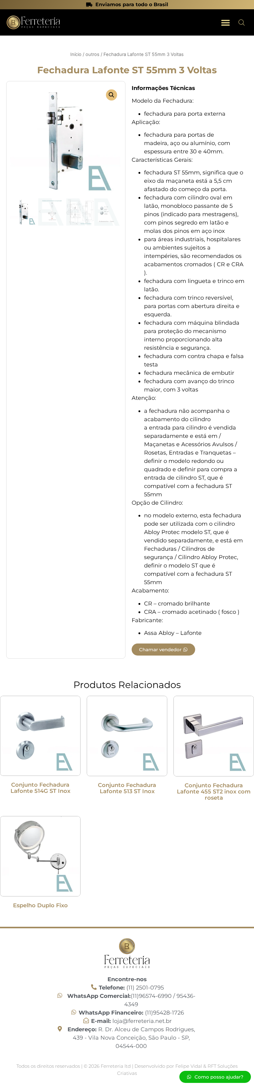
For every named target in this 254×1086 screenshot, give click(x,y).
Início (75, 54)
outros (92, 54)
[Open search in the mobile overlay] (242, 22)
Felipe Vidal (189, 1066)
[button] (225, 22)
